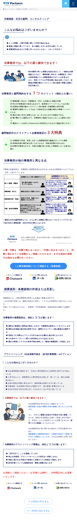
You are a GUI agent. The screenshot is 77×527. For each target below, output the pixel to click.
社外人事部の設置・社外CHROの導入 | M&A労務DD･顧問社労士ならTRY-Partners (46, 238)
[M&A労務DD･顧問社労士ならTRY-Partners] (13, 3)
